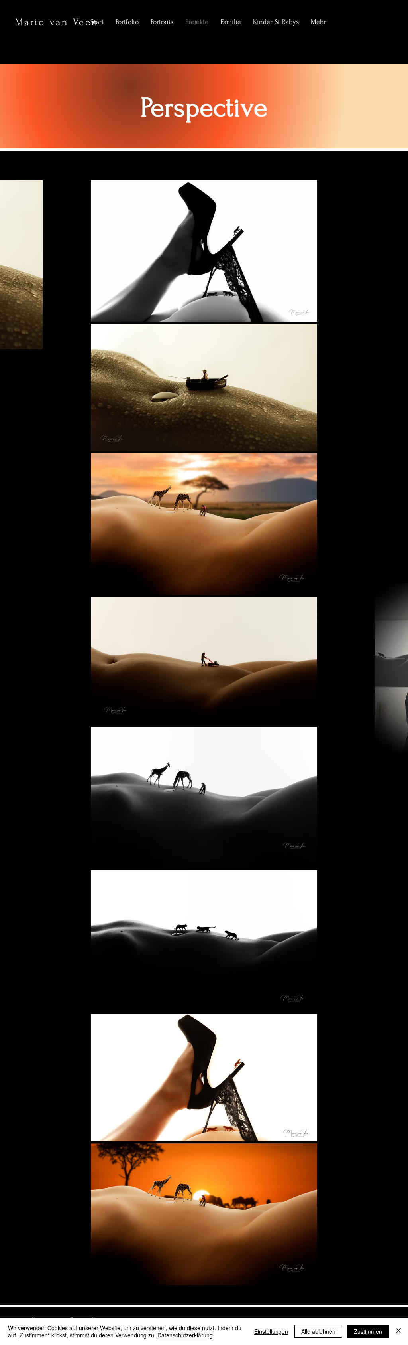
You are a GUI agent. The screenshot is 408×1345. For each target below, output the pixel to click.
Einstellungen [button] (271, 1331)
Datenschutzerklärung (185, 1335)
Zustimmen (368, 1331)
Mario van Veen (56, 22)
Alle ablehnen (318, 1331)
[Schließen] (398, 1331)
